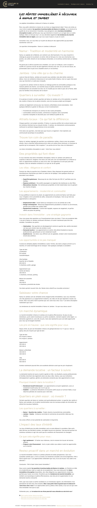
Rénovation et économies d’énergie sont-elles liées (34, 498)
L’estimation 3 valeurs (63, 4)
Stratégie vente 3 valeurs (77, 4)
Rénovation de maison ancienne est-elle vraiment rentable (35, 497)
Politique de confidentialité (74, 505)
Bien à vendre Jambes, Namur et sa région (32, 495)
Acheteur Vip (89, 4)
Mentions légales (61, 505)
